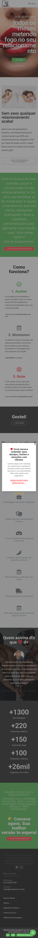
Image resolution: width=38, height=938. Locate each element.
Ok (8, 935)
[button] (33, 933)
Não (13, 935)
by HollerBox (20, 494)
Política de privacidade (24, 935)
